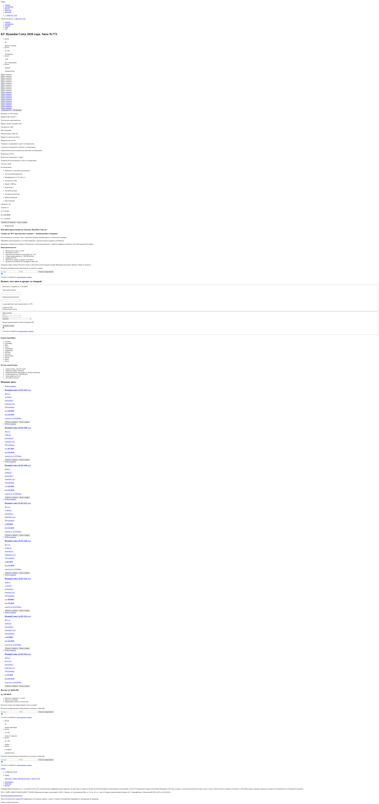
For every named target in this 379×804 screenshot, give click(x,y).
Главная (7, 5)
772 (6, 29)
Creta (6, 27)
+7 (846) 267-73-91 (19, 19)
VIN (17, 110)
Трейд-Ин (8, 10)
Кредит (7, 8)
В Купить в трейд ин (12, 422)
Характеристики (6, 110)
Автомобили (9, 7)
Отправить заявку (8, 326)
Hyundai (7, 26)
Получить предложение (46, 271)
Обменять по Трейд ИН (8, 222)
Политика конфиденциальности (11, 795)
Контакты (8, 12)
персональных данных (24, 277)
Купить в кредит (22, 222)
